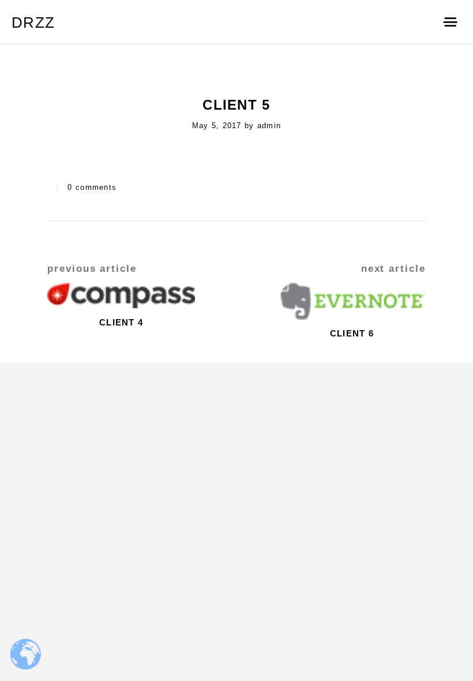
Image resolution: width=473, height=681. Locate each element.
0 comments (92, 187)
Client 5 (236, 105)
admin (269, 125)
